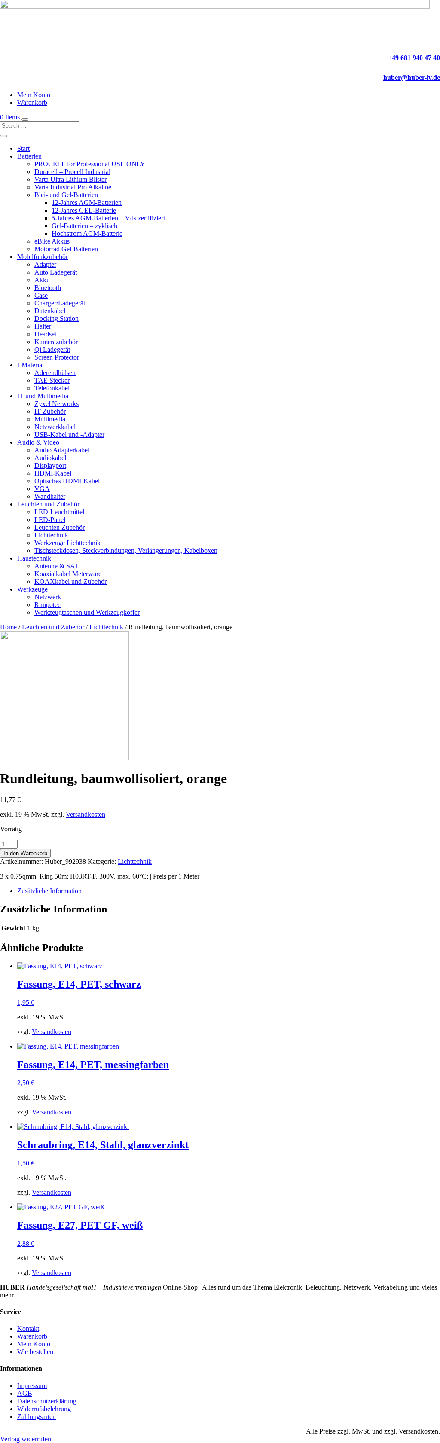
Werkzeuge (32, 589)
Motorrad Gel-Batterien (66, 249)
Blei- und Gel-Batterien (66, 194)
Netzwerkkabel (55, 426)
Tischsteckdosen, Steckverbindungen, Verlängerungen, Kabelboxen (125, 550)
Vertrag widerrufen (25, 1439)
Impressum (32, 1385)
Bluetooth (47, 287)
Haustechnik (34, 558)
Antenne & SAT (56, 566)
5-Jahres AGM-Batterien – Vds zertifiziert (108, 218)
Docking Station (56, 318)
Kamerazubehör (56, 341)
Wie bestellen (35, 1351)
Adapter (45, 264)
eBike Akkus (52, 241)
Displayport (50, 465)
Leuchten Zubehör (59, 527)
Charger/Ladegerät (59, 303)
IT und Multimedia (42, 396)
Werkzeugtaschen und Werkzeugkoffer (87, 612)
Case (41, 295)
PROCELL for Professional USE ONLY (89, 164)
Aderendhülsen (55, 372)
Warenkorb (32, 102)
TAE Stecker (52, 380)
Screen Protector (56, 357)
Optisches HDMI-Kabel (67, 481)
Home (8, 627)
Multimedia (49, 419)
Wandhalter (49, 496)
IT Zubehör (50, 411)
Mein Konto (33, 94)
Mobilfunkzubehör (42, 256)
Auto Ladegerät (55, 272)
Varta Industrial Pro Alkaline (72, 187)
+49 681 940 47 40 (414, 57)
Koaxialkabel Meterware (67, 573)
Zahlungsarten (36, 1416)
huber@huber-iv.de (411, 77)
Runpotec (47, 604)
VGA (42, 488)
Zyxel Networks (56, 403)
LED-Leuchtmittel (59, 512)
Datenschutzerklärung (46, 1401)
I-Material (30, 365)
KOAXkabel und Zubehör (70, 581)
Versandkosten (85, 814)
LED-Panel (49, 519)
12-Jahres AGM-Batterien (87, 202)
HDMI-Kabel (52, 473)
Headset (45, 334)
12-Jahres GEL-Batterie (84, 210)
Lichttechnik (51, 535)
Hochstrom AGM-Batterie (87, 233)
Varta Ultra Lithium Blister (70, 179)
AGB (24, 1393)
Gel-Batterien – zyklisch (84, 225)
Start (23, 148)
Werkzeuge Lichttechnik (67, 542)
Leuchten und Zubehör (48, 504)
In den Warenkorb (25, 853)
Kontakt (28, 1328)
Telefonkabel (52, 388)
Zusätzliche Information (49, 890)
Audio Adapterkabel (61, 450)
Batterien (29, 156)
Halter (42, 326)
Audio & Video (38, 442)
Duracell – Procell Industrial (72, 171)
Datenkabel (49, 310)
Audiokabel (50, 457)
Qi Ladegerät (52, 349)
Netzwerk (47, 597)
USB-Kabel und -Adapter (69, 434)
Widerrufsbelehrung (44, 1408)
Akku (42, 280)
